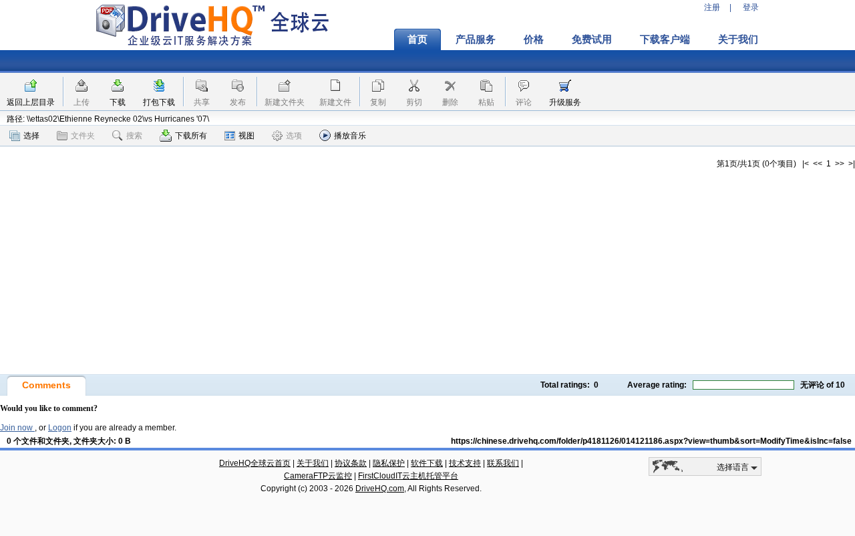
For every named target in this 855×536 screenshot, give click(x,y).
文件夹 (83, 135)
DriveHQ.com (379, 488)
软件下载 (427, 463)
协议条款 (351, 463)
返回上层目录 (31, 102)
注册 (712, 7)
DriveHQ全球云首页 (255, 463)
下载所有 (191, 135)
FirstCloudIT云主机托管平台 (408, 476)
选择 (31, 135)
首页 (417, 39)
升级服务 (565, 102)
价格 (534, 39)
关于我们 (738, 39)
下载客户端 (665, 39)
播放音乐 (350, 135)
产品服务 (476, 39)
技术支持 (465, 463)
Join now (17, 427)
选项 (294, 135)
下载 (118, 102)
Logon (59, 427)
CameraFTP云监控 (318, 476)
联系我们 (503, 463)
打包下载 (159, 102)
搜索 (134, 135)
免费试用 (592, 39)
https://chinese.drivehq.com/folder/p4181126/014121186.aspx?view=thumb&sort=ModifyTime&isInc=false (651, 441)
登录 (751, 7)
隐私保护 (389, 463)
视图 (246, 135)
